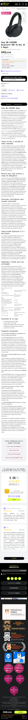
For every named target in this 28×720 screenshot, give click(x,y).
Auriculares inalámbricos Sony (14, 458)
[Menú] (1, 4)
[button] (8, 39)
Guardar (13, 90)
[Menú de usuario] (19, 4)
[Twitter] (12, 578)
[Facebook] (15, 578)
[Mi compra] (26, 4)
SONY (2, 56)
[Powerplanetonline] (6, 4)
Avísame (4, 90)
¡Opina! (18, 49)
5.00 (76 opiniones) (12, 49)
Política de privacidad (15, 573)
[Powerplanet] (2, 8)
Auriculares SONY (14, 450)
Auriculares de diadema (14, 454)
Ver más (14, 558)
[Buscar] (23, 4)
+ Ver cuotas (14, 98)
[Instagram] (8, 578)
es (16, 4)
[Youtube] (19, 578)
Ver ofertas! (13, 79)
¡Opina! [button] (14, 499)
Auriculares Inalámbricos (14, 446)
